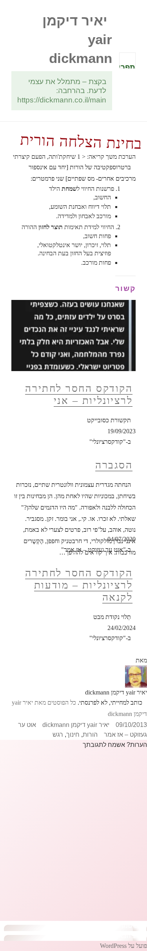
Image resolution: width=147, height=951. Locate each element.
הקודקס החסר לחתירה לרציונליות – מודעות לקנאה (78, 585)
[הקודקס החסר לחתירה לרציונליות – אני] (73, 335)
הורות (90, 734)
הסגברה (113, 465)
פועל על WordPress (123, 945)
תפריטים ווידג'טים (127, 66)
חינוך (73, 734)
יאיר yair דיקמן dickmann (75, 724)
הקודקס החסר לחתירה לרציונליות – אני (78, 394)
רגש (58, 734)
